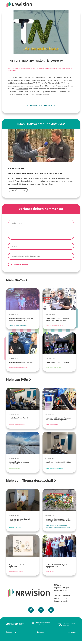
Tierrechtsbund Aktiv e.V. (25, 68)
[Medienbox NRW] (15, 624)
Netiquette (41, 632)
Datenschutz (11, 632)
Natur (54, 83)
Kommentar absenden (19, 264)
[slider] (36, 52)
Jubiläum (39, 77)
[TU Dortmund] (67, 624)
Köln (34, 68)
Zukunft (59, 83)
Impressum (72, 632)
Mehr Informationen (18, 190)
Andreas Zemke (22, 88)
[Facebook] (31, 610)
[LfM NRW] (41, 624)
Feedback (48, 105)
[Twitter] (51, 610)
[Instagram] (41, 610)
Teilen (34, 105)
